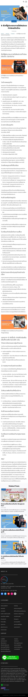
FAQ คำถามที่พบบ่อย (5, 649)
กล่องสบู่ (16, 606)
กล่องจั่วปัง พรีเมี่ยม (5, 616)
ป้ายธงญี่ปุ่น (3, 622)
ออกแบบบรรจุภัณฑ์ (18, 608)
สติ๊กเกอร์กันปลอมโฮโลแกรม (20, 611)
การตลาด (14, 21)
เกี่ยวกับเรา (16, 641)
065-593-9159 (13, 590)
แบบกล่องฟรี (17, 649)
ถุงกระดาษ (3, 624)
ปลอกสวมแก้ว (17, 627)
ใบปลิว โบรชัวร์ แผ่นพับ (5, 614)
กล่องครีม (3, 608)
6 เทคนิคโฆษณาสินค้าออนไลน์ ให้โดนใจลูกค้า (12, 557)
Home (2, 33)
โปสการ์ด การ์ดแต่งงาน (19, 614)
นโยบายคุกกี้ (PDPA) (5, 647)
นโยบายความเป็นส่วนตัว (6, 651)
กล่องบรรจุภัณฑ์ (4, 606)
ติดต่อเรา (16, 639)
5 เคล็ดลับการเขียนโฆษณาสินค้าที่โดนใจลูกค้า (12, 531)
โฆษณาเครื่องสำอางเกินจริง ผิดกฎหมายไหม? (12, 505)
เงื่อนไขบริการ (3, 643)
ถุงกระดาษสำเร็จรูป (18, 624)
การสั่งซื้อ (3, 639)
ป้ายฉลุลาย (16, 619)
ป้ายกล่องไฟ (3, 619)
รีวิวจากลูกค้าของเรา (18, 643)
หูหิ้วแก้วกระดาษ (4, 627)
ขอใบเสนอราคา (4, 641)
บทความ (7, 33)
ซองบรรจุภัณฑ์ (17, 622)
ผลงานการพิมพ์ (17, 645)
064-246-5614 (6, 590)
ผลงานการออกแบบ (18, 647)
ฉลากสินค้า (3, 611)
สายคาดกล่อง (4, 630)
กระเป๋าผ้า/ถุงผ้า (17, 616)
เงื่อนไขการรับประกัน (5, 645)
